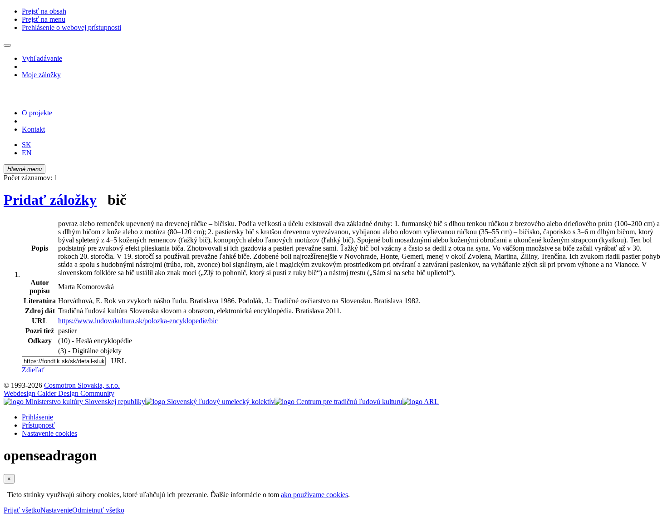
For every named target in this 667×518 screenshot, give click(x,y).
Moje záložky (41, 75)
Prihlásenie (37, 417)
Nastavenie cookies (49, 433)
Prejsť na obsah (44, 11)
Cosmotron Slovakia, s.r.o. (82, 385)
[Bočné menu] (7, 45)
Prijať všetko (22, 510)
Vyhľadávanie (42, 58)
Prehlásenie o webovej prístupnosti (71, 27)
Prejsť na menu (43, 19)
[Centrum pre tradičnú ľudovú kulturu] (338, 401)
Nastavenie (56, 510)
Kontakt (33, 129)
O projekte (37, 113)
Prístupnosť (38, 425)
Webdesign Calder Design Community (59, 393)
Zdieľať (33, 370)
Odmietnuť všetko (98, 510)
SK (26, 144)
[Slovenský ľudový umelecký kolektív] (210, 401)
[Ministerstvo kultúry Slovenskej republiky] (74, 401)
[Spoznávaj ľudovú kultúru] (60, 97)
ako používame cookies (314, 494)
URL (117, 361)
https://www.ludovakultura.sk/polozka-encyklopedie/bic (138, 321)
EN (27, 153)
